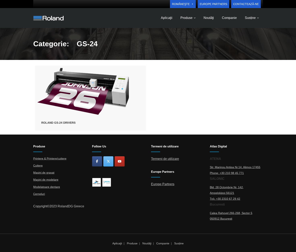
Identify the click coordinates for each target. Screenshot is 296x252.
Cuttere (38, 165)
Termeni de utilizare (165, 158)
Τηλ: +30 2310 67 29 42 (225, 198)
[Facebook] (97, 161)
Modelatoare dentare (46, 186)
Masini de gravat (43, 172)
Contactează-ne (246, 4)
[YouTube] (120, 161)
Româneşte (181, 4)
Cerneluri (39, 193)
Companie (162, 243)
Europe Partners (213, 4)
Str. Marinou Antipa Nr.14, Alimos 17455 (235, 167)
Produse (132, 243)
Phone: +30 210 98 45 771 (227, 173)
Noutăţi (146, 243)
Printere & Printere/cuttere (49, 158)
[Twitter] (108, 161)
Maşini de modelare (45, 179)
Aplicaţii (117, 243)
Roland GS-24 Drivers (58, 122)
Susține (179, 243)
